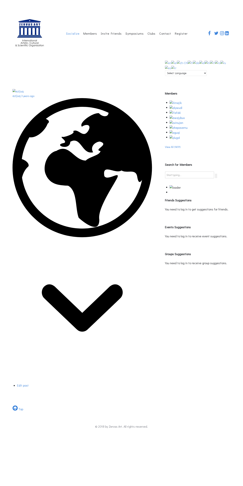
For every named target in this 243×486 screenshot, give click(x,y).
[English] (168, 62)
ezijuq (17, 96)
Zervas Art (115, 426)
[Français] (190, 62)
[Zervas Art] (30, 32)
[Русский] (223, 62)
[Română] (217, 62)
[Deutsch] (196, 62)
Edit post (23, 385)
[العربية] (174, 62)
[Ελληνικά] (202, 62)
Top (20, 409)
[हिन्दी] (207, 62)
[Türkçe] (173, 67)
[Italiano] (212, 62)
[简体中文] (182, 62)
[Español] (168, 67)
